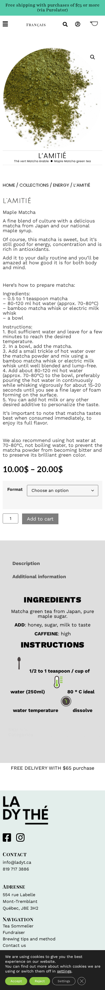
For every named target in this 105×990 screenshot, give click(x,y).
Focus (60, 734)
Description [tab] (26, 563)
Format (15, 489)
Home (9, 185)
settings (64, 971)
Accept (16, 981)
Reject (40, 981)
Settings (64, 981)
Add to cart (40, 519)
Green (77, 734)
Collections (34, 185)
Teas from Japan (27, 744)
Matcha (16, 739)
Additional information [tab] (39, 576)
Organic (37, 739)
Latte (93, 734)
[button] (10, 24)
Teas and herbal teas (73, 739)
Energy (61, 185)
